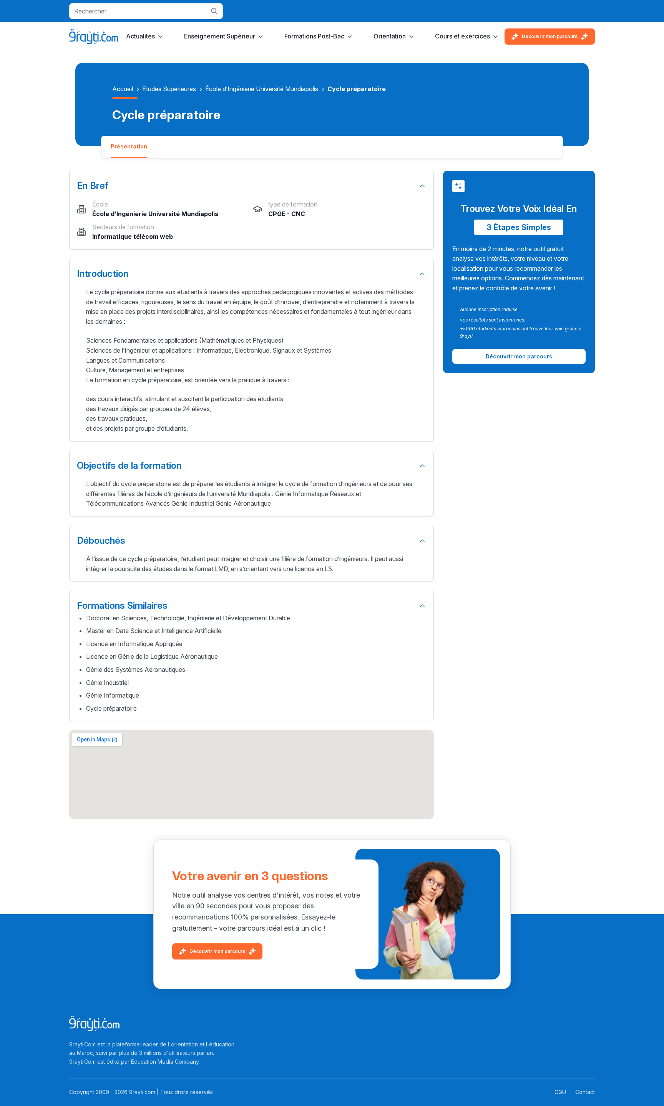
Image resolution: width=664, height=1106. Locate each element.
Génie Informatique (112, 695)
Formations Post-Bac (314, 36)
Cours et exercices (462, 36)
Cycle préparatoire (111, 708)
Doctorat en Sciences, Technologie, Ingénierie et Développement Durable (188, 618)
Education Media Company (165, 1061)
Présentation (129, 146)
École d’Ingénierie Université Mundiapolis (261, 89)
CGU (560, 1092)
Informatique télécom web (132, 236)
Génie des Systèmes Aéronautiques (135, 669)
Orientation (390, 36)
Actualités (140, 36)
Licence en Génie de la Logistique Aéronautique (152, 656)
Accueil (122, 89)
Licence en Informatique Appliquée (134, 644)
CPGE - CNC (286, 214)
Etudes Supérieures (169, 89)
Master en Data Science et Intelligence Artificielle (153, 631)
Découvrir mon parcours (550, 36)
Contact (585, 1092)
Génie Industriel (107, 682)
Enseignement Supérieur (219, 36)
